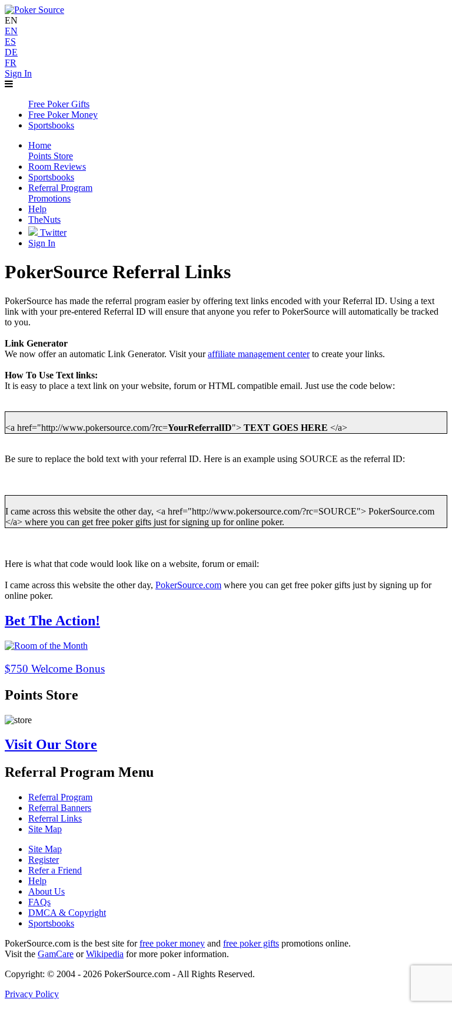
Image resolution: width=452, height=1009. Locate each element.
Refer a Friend (55, 870)
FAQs (39, 902)
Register (43, 860)
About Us (46, 891)
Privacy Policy (32, 994)
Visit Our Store (51, 744)
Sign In (18, 73)
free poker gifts (251, 943)
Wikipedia (105, 954)
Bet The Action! (52, 620)
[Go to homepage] (34, 10)
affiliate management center (259, 354)
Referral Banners (59, 808)
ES (10, 42)
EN (11, 31)
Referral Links (55, 818)
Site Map (45, 829)
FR (10, 63)
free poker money (172, 943)
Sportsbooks (51, 923)
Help (37, 881)
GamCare (56, 954)
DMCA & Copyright (67, 913)
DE (11, 52)
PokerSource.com (188, 585)
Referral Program (60, 797)
